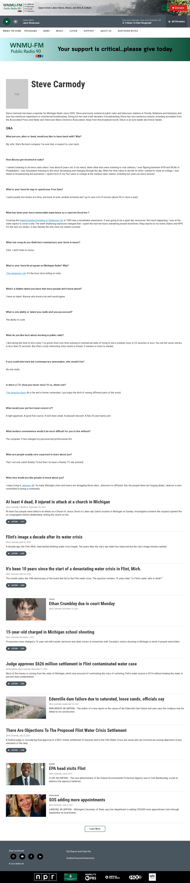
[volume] (15, 21)
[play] (6, 21)
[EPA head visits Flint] (26, 774)
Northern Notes (128, 31)
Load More (95, 828)
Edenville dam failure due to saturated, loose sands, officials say (106, 699)
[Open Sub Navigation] (39, 31)
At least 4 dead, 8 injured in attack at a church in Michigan (58, 501)
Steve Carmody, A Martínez (17, 507)
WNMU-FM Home (12, 31)
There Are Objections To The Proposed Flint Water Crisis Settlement (66, 730)
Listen (73, 31)
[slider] (20, 21)
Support (89, 31)
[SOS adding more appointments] (26, 805)
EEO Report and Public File (78, 851)
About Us (105, 31)
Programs (30, 31)
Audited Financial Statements (80, 858)
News (46, 31)
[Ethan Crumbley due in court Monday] (26, 609)
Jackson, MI (28, 485)
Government (54, 795)
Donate (179, 7)
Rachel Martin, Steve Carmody (18, 669)
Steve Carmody (12, 542)
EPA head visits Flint (67, 768)
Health (52, 764)
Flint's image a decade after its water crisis (44, 537)
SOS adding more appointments (77, 799)
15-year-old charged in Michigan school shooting (50, 632)
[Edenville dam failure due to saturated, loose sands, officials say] (26, 707)
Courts (51, 599)
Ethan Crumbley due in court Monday (82, 603)
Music (59, 31)
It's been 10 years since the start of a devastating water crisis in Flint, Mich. (73, 568)
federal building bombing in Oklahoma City (41, 220)
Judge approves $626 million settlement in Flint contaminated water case (71, 663)
